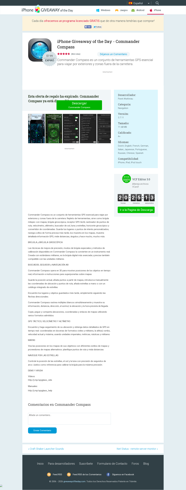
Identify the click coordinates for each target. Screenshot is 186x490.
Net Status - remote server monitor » (137, 448)
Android (140, 10)
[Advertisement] (109, 80)
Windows (105, 10)
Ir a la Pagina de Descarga (136, 210)
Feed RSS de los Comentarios (87, 474)
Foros (135, 463)
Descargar (79, 105)
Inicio (40, 463)
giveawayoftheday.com (74, 481)
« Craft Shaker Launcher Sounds (46, 448)
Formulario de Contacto (112, 463)
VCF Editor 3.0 (141, 179)
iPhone (157, 10)
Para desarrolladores (61, 463)
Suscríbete (86, 463)
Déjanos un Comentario (113, 54)
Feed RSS (57, 474)
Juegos (124, 10)
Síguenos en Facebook (123, 474)
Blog (146, 463)
